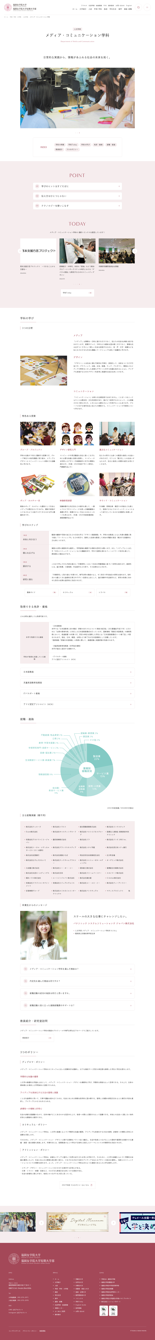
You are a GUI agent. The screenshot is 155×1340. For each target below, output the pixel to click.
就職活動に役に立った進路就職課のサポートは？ (52, 1005)
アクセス (84, 5)
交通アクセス (13, 1288)
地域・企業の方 (81, 1292)
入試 (90, 9)
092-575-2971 (23, 1297)
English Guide (81, 1305)
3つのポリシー (72, 149)
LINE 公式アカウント (16, 1309)
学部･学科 (98, 9)
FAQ (105, 5)
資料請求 (111, 5)
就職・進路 (111, 144)
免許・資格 (98, 144)
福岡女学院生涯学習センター (111, 1292)
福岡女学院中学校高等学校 (110, 1285)
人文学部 (25, 17)
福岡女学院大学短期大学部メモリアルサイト (116, 1298)
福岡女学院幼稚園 (107, 1288)
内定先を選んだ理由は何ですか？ (45, 981)
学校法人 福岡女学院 (108, 1279)
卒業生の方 (79, 1285)
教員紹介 (59, 149)
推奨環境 (42, 1331)
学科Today (72, 144)
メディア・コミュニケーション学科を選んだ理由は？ (54, 969)
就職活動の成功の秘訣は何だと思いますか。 (50, 993)
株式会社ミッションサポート (111, 1301)
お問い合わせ (120, 5)
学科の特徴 (60, 144)
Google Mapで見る (24, 1288)
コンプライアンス (14, 1331)
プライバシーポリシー (30, 1331)
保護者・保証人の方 (82, 1288)
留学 (120, 9)
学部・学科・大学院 (15, 17)
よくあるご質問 (60, 1311)
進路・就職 (58, 1301)
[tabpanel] (77, 1223)
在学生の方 (79, 1282)
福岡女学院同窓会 (107, 1295)
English (129, 5)
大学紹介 (83, 9)
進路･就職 (128, 9)
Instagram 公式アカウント (18, 1312)
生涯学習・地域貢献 (95, 5)
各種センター (59, 1308)
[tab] (73, 284)
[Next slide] (134, 251)
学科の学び (85, 144)
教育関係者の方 (81, 1295)
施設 (105, 9)
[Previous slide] (20, 251)
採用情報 (79, 1308)
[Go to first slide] (113, 1223)
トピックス (79, 1298)
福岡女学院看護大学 (108, 1282)
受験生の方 (79, 1279)
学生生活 (113, 9)
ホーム (75, 9)
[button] (77, 293)
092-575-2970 (23, 1300)
